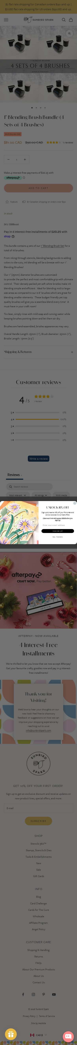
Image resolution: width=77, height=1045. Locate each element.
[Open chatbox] (68, 1036)
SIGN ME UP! (58, 531)
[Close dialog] (75, 503)
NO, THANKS (58, 537)
